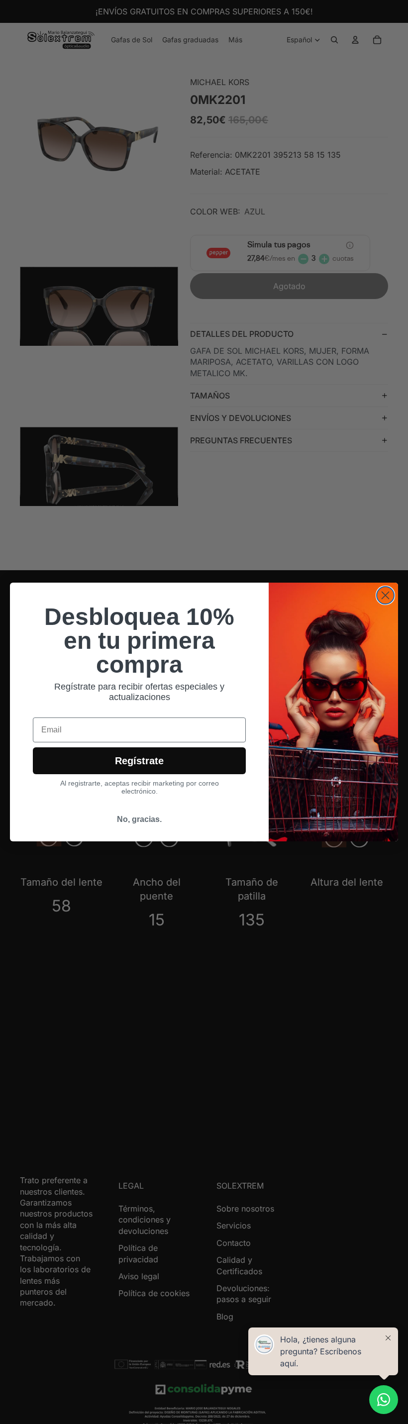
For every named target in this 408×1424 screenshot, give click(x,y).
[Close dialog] (385, 595)
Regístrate (139, 760)
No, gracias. (139, 819)
